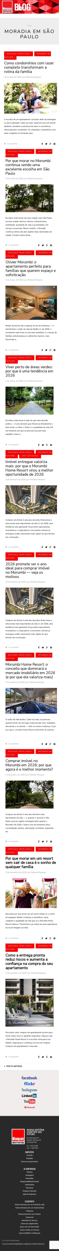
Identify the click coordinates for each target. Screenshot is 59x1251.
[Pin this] (54, 144)
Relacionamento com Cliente (29, 1214)
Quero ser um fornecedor (29, 1227)
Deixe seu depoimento (29, 1224)
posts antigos (14, 1066)
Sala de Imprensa (29, 1194)
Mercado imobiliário (18, 54)
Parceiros (29, 1188)
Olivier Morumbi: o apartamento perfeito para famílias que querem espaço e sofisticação (30, 268)
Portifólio (29, 1158)
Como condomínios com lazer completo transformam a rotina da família (29, 67)
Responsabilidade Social (29, 1182)
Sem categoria (30, 456)
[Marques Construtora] (29, 7)
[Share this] (42, 144)
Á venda (29, 1155)
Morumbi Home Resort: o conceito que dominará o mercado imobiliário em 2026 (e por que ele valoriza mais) (30, 671)
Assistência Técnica (29, 1220)
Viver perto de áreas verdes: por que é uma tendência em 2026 (29, 371)
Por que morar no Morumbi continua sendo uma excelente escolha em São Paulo (27, 167)
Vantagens (29, 1175)
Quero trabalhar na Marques (29, 1233)
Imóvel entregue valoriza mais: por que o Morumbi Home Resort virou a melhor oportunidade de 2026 (29, 468)
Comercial (29, 1217)
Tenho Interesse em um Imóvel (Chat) (29, 1208)
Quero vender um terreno (29, 1230)
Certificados (29, 1185)
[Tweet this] (46, 144)
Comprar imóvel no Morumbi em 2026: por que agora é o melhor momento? (29, 765)
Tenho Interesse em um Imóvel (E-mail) (29, 1205)
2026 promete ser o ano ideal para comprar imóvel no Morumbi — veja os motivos (27, 570)
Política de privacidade (10, 1240)
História (30, 1172)
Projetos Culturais (29, 1191)
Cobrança (29, 1211)
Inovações (29, 1178)
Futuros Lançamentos (29, 1162)
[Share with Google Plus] (50, 144)
